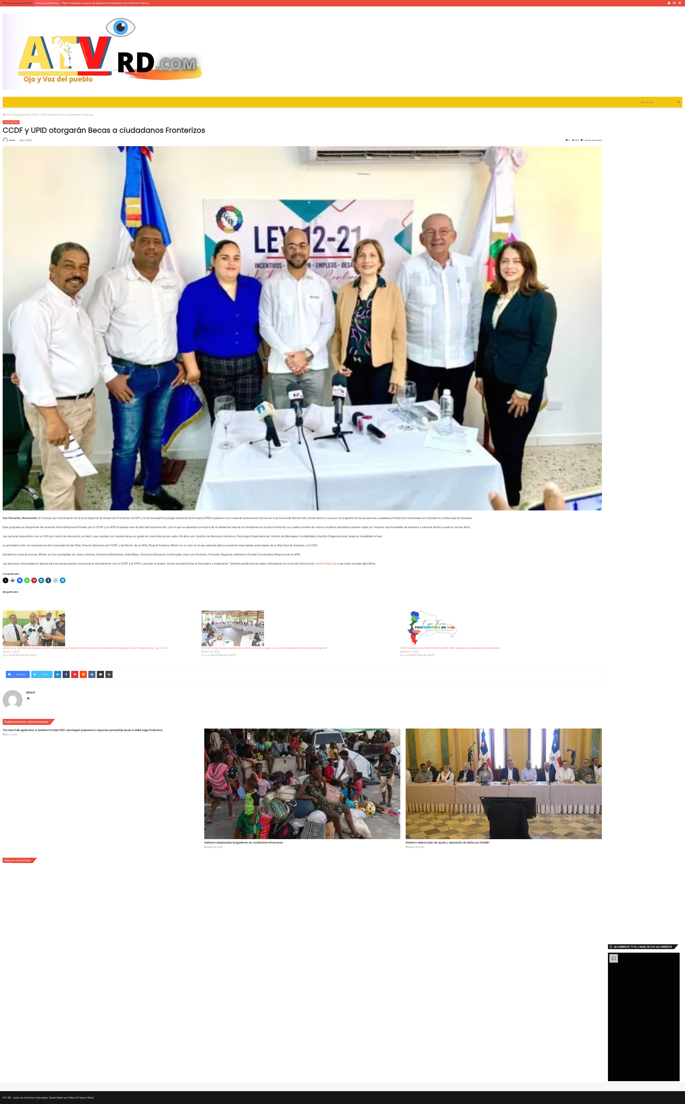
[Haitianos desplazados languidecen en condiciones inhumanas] (302, 784)
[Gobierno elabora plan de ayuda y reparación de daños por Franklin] (504, 784)
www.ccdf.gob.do (326, 563)
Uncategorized (21, 114)
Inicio (8, 114)
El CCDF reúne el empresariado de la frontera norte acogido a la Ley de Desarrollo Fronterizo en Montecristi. (264, 647)
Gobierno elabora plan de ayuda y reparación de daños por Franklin (447, 842)
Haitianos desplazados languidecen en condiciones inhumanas (243, 842)
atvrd (12, 140)
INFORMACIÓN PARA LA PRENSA (80, 3)
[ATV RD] (117, 52)
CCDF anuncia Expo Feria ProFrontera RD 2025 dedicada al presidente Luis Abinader (449, 647)
